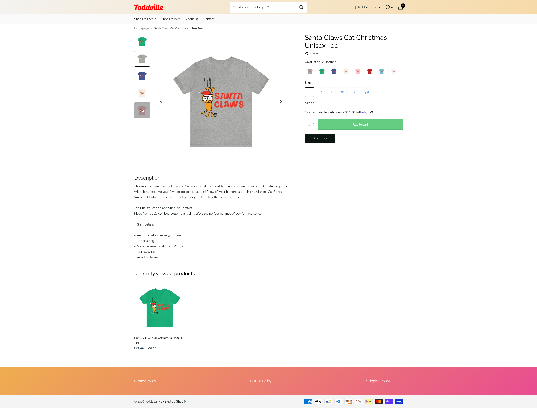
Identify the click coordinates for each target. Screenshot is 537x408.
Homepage (141, 28)
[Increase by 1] (314, 121)
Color (320, 62)
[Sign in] (389, 7)
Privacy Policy (145, 381)
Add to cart (360, 124)
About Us (192, 19)
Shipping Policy (378, 381)
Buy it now (320, 138)
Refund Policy (261, 381)
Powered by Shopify (173, 401)
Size (308, 82)
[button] (161, 101)
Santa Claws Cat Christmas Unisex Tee (158, 340)
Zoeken (301, 7)
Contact (208, 19)
